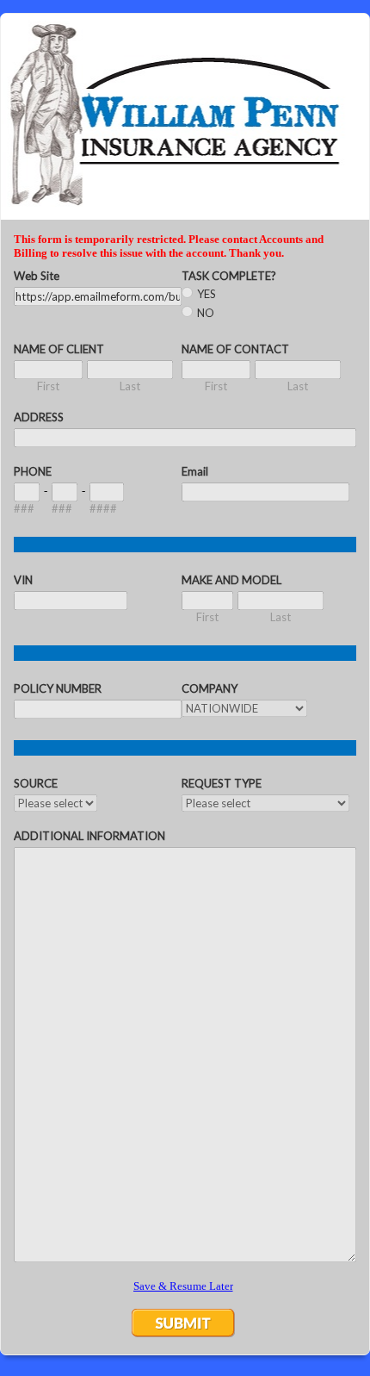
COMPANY (209, 688)
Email (195, 471)
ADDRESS (39, 417)
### (24, 508)
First (48, 386)
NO (205, 313)
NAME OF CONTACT (235, 349)
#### (103, 508)
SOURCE (36, 783)
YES (206, 294)
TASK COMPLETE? (229, 276)
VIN (23, 580)
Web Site (36, 276)
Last (130, 386)
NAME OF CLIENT (59, 349)
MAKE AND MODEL (231, 580)
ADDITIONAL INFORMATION (89, 836)
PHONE (33, 471)
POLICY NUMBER (58, 688)
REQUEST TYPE (222, 783)
